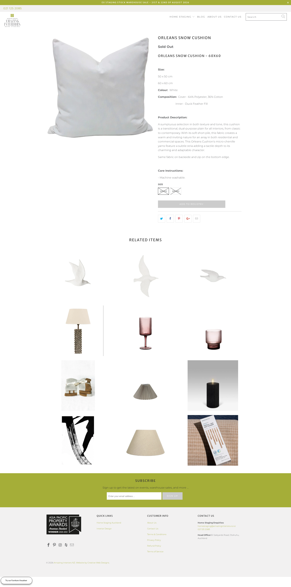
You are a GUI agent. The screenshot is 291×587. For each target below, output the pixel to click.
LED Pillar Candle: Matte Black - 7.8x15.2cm (213, 385)
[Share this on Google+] (187, 219)
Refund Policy (154, 546)
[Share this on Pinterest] (179, 219)
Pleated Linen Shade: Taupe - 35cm (145, 385)
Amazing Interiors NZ (64, 562)
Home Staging (181, 16)
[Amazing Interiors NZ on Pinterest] (54, 545)
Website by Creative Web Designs (92, 562)
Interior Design (104, 528)
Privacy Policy (154, 540)
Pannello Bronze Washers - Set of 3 (78, 385)
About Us (214, 16)
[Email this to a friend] (196, 219)
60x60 (175, 191)
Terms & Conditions (156, 534)
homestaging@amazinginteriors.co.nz (217, 526)
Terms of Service (155, 551)
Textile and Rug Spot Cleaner (213, 440)
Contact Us (232, 16)
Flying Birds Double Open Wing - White (145, 276)
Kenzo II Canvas (78, 440)
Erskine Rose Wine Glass (145, 330)
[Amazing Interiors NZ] (24, 20)
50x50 (163, 191)
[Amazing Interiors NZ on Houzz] (66, 545)
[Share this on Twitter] (161, 219)
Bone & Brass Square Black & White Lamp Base (78, 330)
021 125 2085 (12, 8)
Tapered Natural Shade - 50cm (145, 440)
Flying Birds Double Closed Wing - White (78, 276)
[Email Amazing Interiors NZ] (72, 545)
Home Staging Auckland (109, 522)
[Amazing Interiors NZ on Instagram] (60, 545)
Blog (201, 16)
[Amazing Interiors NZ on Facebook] (48, 545)
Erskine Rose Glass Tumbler (213, 330)
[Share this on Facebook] (170, 219)
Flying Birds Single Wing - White (213, 276)
